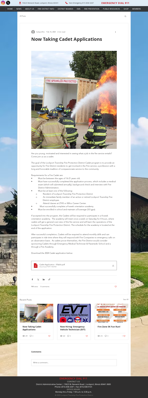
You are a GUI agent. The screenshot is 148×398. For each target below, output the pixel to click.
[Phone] (66, 2)
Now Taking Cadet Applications (32, 328)
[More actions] (115, 32)
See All (125, 299)
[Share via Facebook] (32, 279)
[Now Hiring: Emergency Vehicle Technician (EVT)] (74, 313)
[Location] (20, 3)
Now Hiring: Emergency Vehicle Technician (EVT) (72, 328)
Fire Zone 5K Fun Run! (109, 326)
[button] (65, 9)
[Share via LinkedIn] (44, 279)
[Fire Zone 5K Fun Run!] (111, 313)
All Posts (23, 16)
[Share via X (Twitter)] (38, 279)
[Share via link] (49, 279)
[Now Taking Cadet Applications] (36, 313)
